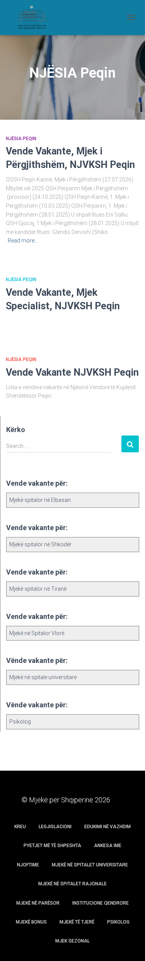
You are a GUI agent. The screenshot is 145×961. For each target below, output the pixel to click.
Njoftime (28, 865)
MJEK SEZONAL (72, 941)
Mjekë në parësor (38, 903)
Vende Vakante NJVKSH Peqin (72, 372)
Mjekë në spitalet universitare (90, 865)
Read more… (23, 240)
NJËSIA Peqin (21, 138)
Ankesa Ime (107, 845)
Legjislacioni (55, 826)
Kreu (20, 826)
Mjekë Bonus (31, 922)
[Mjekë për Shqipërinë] (34, 17)
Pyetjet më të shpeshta (52, 845)
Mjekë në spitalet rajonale (72, 883)
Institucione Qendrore (100, 903)
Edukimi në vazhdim (107, 826)
